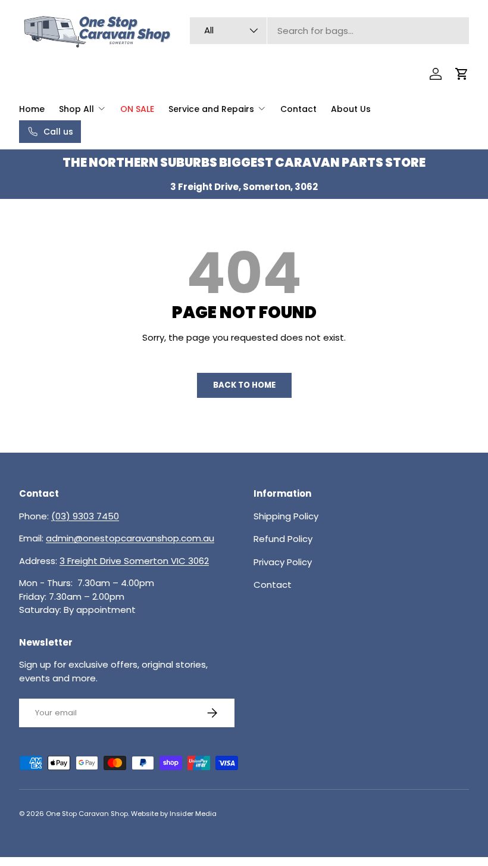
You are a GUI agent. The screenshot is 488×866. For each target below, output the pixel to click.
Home (32, 109)
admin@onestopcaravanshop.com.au (130, 538)
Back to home (244, 385)
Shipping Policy (286, 516)
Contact (298, 109)
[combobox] (329, 30)
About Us (351, 109)
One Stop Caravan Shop (87, 813)
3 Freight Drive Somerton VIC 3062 (134, 561)
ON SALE (137, 109)
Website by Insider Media (174, 813)
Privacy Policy (283, 562)
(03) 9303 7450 (85, 516)
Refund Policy (283, 538)
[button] (462, 74)
